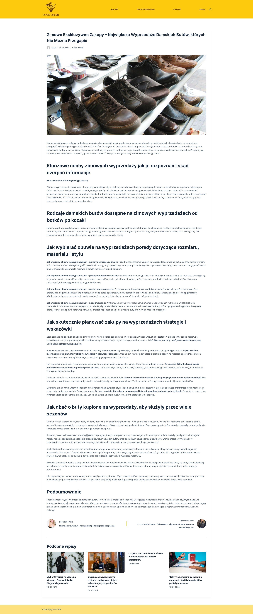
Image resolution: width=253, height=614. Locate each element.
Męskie (202, 9)
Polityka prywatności (51, 609)
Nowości (114, 9)
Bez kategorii (77, 48)
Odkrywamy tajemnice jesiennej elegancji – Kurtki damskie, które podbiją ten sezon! (186, 580)
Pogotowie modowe (146, 9)
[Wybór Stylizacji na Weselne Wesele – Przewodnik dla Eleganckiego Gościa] (65, 562)
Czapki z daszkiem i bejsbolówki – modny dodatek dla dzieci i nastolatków (145, 556)
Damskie (177, 9)
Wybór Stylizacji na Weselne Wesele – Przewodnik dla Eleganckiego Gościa (61, 580)
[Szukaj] (210, 9)
